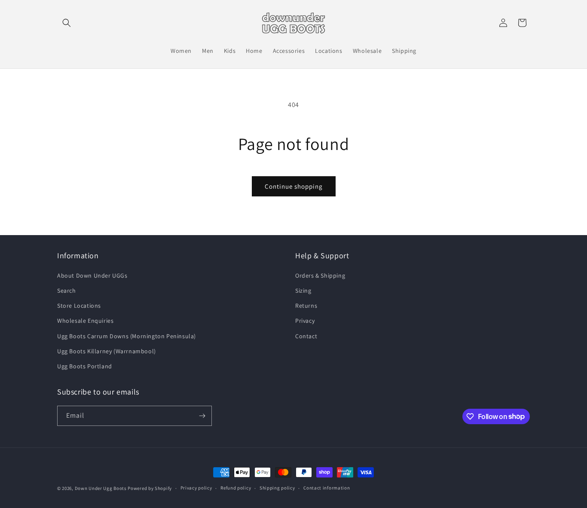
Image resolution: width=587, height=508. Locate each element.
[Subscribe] (202, 416)
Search (66, 290)
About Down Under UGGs (92, 275)
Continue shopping (294, 186)
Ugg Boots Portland (84, 366)
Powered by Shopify (150, 488)
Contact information (326, 488)
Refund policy (235, 488)
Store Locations (79, 305)
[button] (66, 22)
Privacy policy (196, 488)
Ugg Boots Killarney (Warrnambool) (106, 351)
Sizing (303, 290)
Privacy (305, 320)
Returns (306, 305)
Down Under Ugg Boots (101, 488)
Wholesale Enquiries (85, 320)
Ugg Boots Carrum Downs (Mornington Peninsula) (126, 336)
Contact (306, 336)
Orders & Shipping (320, 275)
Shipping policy (277, 488)
